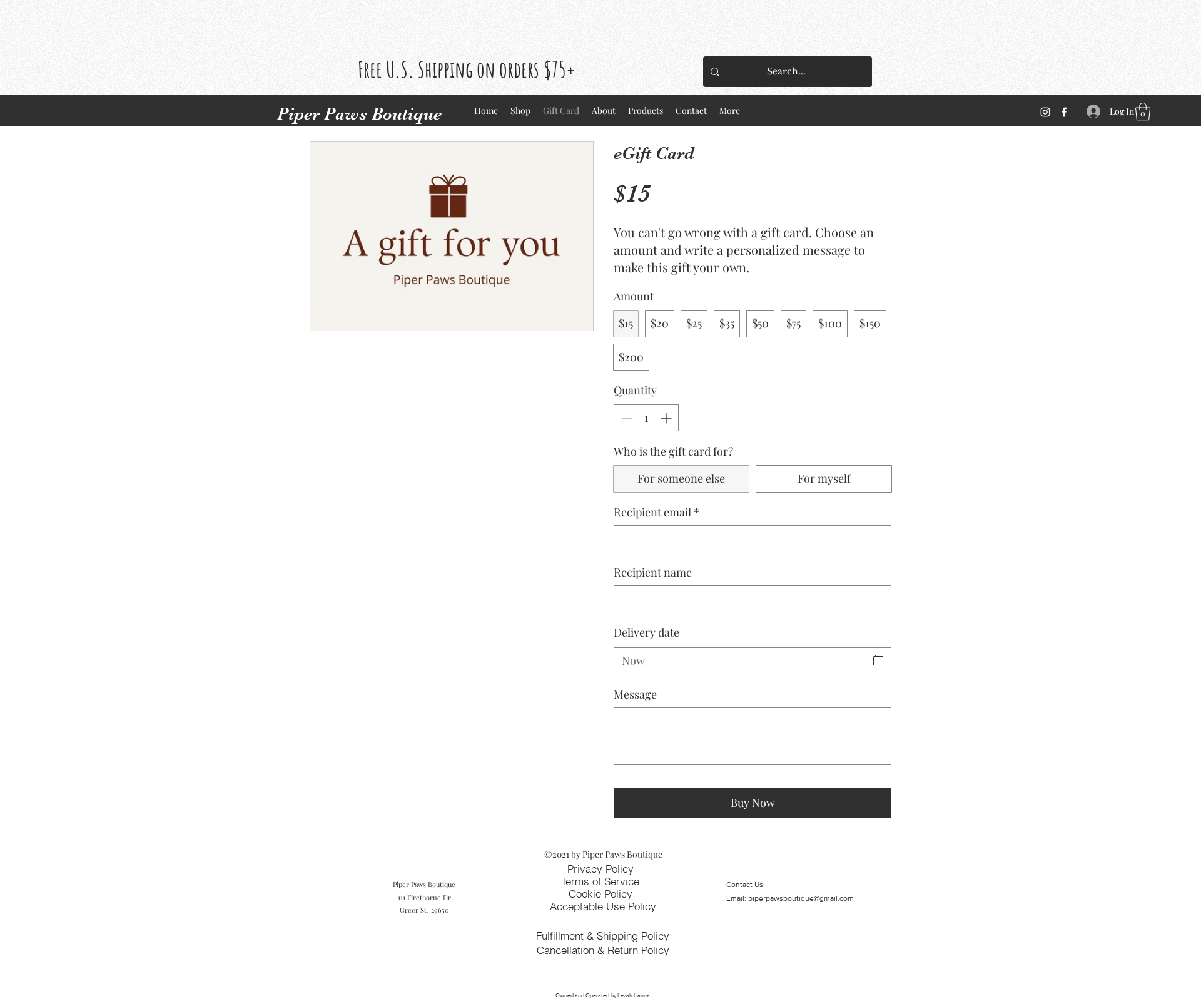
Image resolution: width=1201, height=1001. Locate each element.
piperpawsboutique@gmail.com (801, 898)
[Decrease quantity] (625, 418)
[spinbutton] (646, 418)
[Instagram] (1045, 112)
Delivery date (646, 632)
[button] (1142, 112)
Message (635, 694)
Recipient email (656, 512)
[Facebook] (1064, 112)
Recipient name (653, 572)
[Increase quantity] (667, 418)
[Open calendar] (878, 660)
